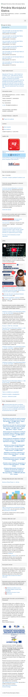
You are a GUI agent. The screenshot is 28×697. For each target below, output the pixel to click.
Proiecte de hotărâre (18, 83)
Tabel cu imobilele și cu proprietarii (10, 392)
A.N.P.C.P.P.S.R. (6, 158)
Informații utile (5, 223)
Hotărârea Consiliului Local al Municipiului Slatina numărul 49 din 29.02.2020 (13, 589)
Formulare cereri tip (19, 80)
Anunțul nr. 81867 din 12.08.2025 (10, 326)
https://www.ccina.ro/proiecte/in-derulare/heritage (9, 685)
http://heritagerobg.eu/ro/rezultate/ (10, 682)
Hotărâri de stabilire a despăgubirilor (10, 394)
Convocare (9, 594)
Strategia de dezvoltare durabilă (9, 81)
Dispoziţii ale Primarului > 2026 (9, 74)
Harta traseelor (7, 127)
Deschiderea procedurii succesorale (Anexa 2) (13, 84)
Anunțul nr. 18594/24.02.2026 (9, 396)
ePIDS (9, 299)
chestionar (10, 553)
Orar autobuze (7, 129)
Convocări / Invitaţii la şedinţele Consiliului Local (13, 177)
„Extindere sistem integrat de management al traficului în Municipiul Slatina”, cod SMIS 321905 (14, 464)
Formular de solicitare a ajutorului (12, 297)
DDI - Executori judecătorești (9, 86)
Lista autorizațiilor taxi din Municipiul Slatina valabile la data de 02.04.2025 (12, 31)
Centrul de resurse (6, 209)
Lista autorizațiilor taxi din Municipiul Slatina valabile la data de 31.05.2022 (12, 36)
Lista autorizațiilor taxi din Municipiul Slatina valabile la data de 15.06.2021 (12, 41)
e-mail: (4, 105)
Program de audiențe (9, 119)
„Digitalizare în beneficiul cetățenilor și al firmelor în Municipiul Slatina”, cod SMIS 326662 (14, 454)
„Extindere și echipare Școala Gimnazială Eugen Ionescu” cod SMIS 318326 (14, 449)
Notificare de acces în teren (13, 592)
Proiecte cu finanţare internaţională (12, 82)
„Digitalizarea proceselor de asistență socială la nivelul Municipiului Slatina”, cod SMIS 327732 (14, 459)
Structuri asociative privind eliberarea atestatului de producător (12, 77)
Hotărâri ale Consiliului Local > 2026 (12, 74)
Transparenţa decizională (8, 80)
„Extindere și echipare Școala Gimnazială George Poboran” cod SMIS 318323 (14, 445)
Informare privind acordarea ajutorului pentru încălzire (12, 219)
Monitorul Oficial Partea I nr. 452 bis (10, 482)
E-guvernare (13, 158)
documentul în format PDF (10, 510)
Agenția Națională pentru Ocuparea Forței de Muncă (13, 158)
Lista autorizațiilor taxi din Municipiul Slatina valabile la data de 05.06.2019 (12, 47)
